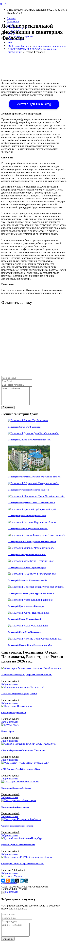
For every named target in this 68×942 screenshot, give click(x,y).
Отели (10, 24)
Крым (10, 45)
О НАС (4, 4)
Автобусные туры (17, 27)
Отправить (8, 407)
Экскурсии (13, 30)
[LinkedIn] (22, 881)
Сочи (10, 42)
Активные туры (16, 39)
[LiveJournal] (26, 881)
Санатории (13, 21)
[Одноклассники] (8, 881)
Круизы (11, 33)
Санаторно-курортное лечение (24, 48)
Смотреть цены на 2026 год (34, 104)
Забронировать (9, 684)
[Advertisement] (34, 342)
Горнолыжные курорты (20, 36)
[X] (17, 881)
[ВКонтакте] (3, 881)
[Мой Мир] (13, 881)
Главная (11, 18)
